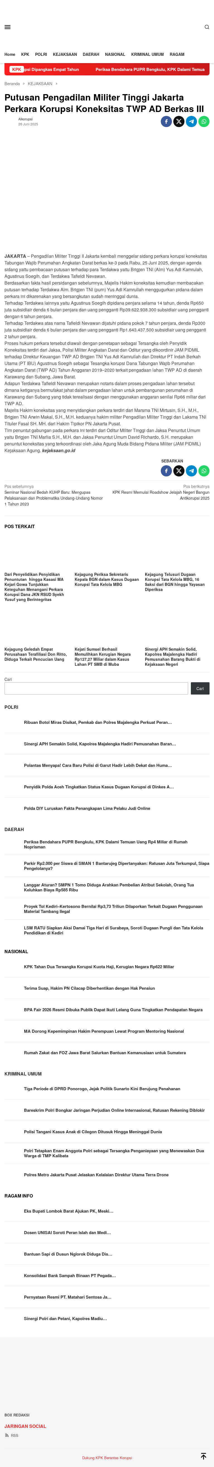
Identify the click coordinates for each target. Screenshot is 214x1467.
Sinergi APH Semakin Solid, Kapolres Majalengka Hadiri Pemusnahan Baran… (100, 743)
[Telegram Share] (191, 121)
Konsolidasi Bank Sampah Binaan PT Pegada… (70, 1275)
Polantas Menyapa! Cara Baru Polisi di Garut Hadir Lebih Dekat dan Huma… (98, 765)
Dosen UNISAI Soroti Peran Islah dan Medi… (67, 1232)
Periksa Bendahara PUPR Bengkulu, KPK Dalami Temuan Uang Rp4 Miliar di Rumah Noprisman (106, 844)
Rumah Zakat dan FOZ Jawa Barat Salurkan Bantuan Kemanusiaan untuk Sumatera (105, 1052)
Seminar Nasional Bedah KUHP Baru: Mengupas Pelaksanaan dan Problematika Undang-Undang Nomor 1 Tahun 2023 (53, 495)
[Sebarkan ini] (166, 121)
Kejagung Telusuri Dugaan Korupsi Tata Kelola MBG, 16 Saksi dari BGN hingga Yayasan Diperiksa (175, 581)
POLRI (11, 707)
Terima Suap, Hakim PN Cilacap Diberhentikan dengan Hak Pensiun (89, 988)
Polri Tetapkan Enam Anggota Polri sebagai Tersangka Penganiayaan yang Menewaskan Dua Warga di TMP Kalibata (114, 1153)
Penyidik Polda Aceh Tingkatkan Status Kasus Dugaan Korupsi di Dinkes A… (99, 786)
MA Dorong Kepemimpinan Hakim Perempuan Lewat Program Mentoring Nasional (104, 1031)
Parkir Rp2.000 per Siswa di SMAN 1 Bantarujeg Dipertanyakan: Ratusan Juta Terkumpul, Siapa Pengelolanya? (116, 866)
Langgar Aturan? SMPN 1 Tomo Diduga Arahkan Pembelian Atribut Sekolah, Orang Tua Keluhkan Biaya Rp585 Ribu (109, 887)
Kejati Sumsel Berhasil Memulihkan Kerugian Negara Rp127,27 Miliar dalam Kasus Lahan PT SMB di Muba (103, 656)
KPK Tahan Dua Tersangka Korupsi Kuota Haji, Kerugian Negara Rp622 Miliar (99, 966)
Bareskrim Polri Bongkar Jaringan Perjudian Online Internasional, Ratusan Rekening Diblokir (114, 1110)
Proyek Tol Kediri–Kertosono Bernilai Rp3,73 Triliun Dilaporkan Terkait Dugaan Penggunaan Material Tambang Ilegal (113, 909)
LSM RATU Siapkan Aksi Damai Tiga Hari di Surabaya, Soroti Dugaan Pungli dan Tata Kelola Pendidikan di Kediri (113, 930)
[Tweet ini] (178, 121)
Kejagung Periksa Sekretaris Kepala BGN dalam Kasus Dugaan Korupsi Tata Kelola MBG (107, 579)
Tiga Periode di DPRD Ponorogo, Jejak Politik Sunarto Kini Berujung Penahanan (102, 1088)
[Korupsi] (107, 26)
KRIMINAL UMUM (23, 1073)
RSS (14, 1435)
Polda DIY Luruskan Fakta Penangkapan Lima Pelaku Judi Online (87, 808)
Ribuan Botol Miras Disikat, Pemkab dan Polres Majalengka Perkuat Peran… (98, 722)
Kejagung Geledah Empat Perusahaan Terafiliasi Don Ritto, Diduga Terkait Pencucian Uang (35, 654)
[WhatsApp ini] (204, 121)
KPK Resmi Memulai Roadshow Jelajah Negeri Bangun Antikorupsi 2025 (161, 492)
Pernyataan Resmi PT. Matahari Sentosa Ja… (67, 1296)
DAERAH (14, 829)
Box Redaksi (17, 1415)
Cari (8, 679)
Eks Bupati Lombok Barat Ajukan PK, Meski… (68, 1210)
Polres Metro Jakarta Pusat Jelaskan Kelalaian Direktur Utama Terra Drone (96, 1174)
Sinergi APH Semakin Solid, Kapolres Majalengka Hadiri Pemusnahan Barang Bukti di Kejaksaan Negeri (172, 656)
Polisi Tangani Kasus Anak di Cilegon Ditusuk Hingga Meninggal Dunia (93, 1131)
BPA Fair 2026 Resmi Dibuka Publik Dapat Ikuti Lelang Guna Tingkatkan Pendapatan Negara (113, 1009)
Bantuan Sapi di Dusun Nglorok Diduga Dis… (68, 1253)
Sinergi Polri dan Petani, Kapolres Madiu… (65, 1318)
